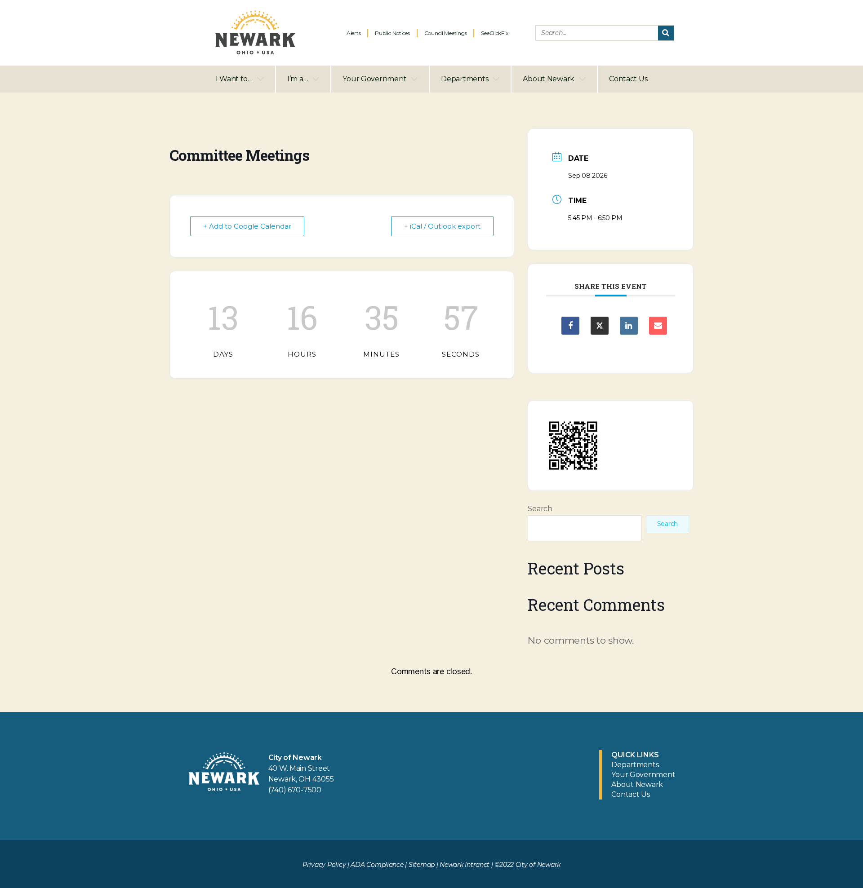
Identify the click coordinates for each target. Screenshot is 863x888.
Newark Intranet (464, 865)
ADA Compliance (377, 865)
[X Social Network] (600, 326)
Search (540, 508)
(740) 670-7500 (294, 790)
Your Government (374, 79)
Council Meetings (445, 33)
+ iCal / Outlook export (442, 226)
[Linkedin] (629, 326)
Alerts (353, 33)
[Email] (658, 326)
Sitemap (422, 865)
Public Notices (392, 33)
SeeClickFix (494, 33)
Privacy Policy (324, 865)
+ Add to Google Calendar (247, 226)
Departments (464, 79)
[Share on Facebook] (570, 326)
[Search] (666, 33)
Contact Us (628, 79)
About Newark (548, 79)
